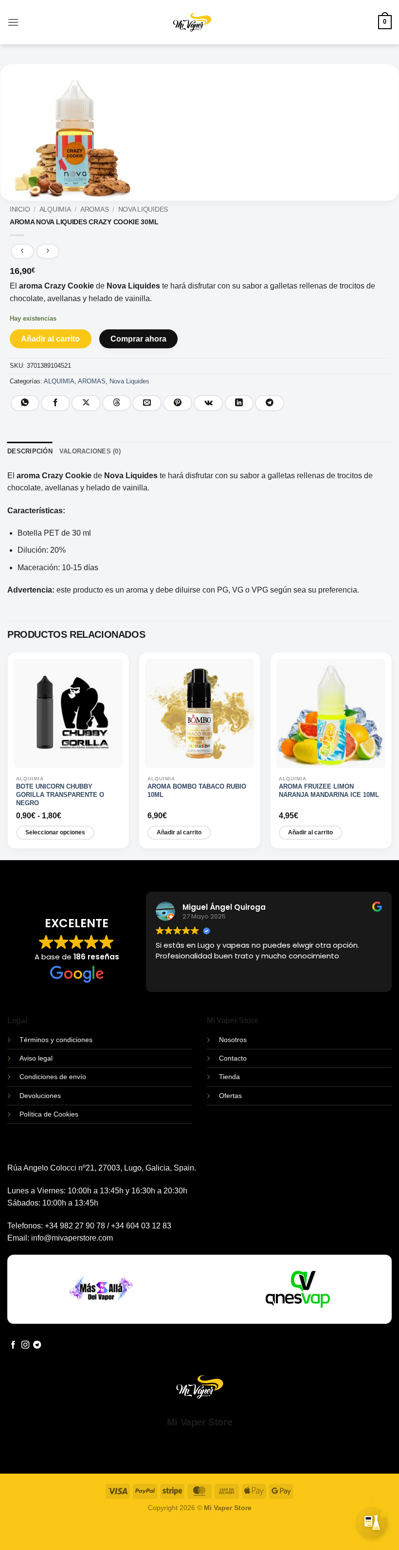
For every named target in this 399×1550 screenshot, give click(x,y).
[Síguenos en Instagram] (25, 1345)
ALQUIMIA (55, 209)
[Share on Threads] (116, 403)
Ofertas (230, 1095)
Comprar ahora (138, 339)
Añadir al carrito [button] (179, 832)
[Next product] (22, 251)
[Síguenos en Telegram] (37, 1345)
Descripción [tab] (30, 451)
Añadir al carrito (50, 339)
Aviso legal (36, 1058)
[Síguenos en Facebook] (13, 1345)
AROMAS (94, 209)
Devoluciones (40, 1095)
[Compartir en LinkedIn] (239, 403)
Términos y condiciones (55, 1040)
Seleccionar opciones (55, 832)
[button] (13, 22)
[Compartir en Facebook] (55, 403)
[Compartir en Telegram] (269, 403)
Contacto (233, 1058)
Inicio (20, 209)
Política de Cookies (48, 1114)
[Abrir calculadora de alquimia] (372, 1521)
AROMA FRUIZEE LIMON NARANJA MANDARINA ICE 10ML (329, 790)
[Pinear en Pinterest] (177, 403)
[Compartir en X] (86, 403)
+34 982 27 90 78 (75, 1226)
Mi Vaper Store (199, 1422)
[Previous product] (47, 251)
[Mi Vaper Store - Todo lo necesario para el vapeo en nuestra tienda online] (192, 28)
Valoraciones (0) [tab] (90, 451)
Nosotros (233, 1040)
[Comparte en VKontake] (208, 403)
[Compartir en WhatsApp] (25, 403)
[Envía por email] (147, 403)
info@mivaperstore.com (72, 1238)
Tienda (229, 1077)
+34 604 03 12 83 (141, 1226)
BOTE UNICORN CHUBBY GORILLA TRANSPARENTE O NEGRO (60, 795)
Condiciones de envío (52, 1077)
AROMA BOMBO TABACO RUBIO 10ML (196, 790)
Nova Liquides (143, 209)
